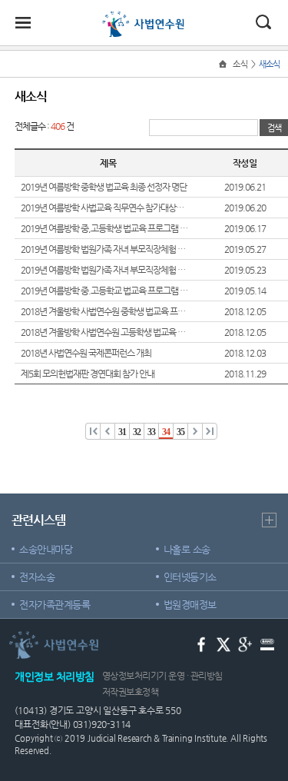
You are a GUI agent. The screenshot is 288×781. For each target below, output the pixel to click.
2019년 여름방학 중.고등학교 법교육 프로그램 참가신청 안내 (105, 290)
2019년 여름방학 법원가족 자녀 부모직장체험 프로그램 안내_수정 (105, 249)
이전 (93, 430)
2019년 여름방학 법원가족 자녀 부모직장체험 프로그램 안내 (105, 269)
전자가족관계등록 (54, 604)
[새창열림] (201, 644)
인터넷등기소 (190, 577)
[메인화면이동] (224, 64)
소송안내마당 (45, 549)
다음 (195, 430)
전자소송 (37, 577)
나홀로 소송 (187, 549)
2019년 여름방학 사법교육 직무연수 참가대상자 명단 (105, 207)
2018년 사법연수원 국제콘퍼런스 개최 (86, 352)
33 (151, 432)
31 (122, 432)
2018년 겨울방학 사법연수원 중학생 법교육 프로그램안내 (105, 311)
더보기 (269, 520)
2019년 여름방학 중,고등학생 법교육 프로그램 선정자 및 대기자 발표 (105, 228)
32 (137, 432)
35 (181, 432)
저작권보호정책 (130, 691)
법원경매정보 (190, 604)
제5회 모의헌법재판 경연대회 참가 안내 (87, 373)
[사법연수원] (144, 17)
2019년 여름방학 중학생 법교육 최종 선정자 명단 (104, 186)
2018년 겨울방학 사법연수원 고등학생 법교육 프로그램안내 (105, 332)
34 (166, 432)
